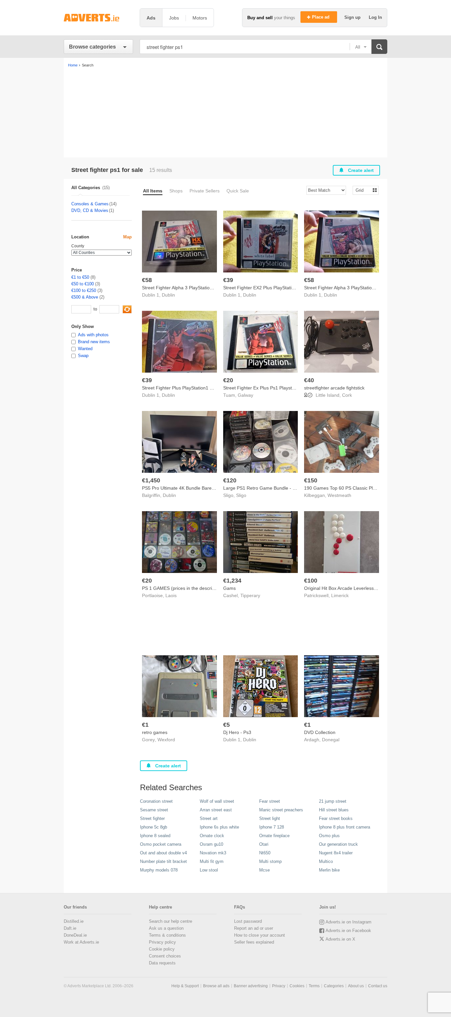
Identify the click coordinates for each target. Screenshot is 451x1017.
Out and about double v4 (163, 852)
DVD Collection (319, 732)
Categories (334, 986)
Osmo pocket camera (160, 844)
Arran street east (216, 809)
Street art (209, 818)
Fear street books (336, 818)
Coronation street (156, 801)
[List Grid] (363, 189)
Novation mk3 (213, 852)
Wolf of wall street (217, 801)
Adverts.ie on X (340, 939)
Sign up (353, 17)
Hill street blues (334, 809)
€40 (309, 380)
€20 (228, 380)
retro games (154, 732)
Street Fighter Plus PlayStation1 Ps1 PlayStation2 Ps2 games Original (214, 387)
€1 (145, 724)
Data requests (162, 962)
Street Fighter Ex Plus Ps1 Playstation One (267, 387)
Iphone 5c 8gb (153, 827)
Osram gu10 (211, 844)
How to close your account (259, 935)
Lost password (248, 921)
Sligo (241, 495)
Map (127, 237)
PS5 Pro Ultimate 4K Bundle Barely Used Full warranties (200, 488)
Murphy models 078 (159, 870)
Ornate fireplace (274, 835)
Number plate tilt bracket (163, 861)
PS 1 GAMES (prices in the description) (183, 588)
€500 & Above (84, 297)
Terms (314, 986)
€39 (228, 280)
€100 (310, 580)
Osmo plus (329, 835)
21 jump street (332, 801)
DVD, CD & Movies (89, 210)
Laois (171, 595)
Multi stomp (270, 861)
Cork (347, 395)
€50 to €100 (82, 283)
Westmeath (339, 495)
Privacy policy (162, 942)
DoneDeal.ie (75, 935)
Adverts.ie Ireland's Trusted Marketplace (98, 17)
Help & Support (185, 986)
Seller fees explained (254, 942)
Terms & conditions (167, 935)
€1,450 (151, 480)
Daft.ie (70, 928)
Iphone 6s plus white (219, 827)
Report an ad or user (253, 928)
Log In (375, 17)
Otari (263, 844)
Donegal (330, 739)
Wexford (166, 739)
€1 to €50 (80, 277)
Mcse (264, 870)
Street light (269, 818)
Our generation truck (338, 844)
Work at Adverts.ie (81, 942)
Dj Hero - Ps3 (237, 732)
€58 (147, 280)
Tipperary (250, 595)
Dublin (168, 295)
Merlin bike (329, 870)
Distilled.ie (74, 921)
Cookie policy (162, 949)
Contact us (377, 986)
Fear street (269, 801)
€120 (229, 480)
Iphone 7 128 (271, 827)
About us (356, 986)
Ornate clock (212, 835)
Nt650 (264, 852)
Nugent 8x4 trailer (336, 852)
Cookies (297, 986)
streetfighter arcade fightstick (334, 387)
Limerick (340, 595)
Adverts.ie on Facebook (348, 930)
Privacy (278, 986)
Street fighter (152, 818)
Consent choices (165, 956)
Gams (229, 588)
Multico (326, 861)
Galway (245, 395)
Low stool (209, 870)
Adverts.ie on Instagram (348, 921)
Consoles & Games (90, 203)
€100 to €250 (83, 290)
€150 (310, 480)
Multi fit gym (212, 861)
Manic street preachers (281, 809)
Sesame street (154, 809)
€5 (226, 724)
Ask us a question (166, 928)
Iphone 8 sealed (155, 835)
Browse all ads (216, 986)
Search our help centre (170, 921)
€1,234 (232, 580)
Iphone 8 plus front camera (344, 827)
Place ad (321, 17)
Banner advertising (251, 986)
